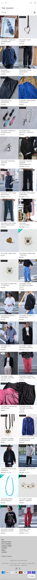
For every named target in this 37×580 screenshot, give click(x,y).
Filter (4, 12)
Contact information (15, 565)
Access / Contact (6, 556)
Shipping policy (31, 563)
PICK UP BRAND (6, 544)
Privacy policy (13, 563)
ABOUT (3, 550)
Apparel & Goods (6, 542)
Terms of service (22, 563)
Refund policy (5, 563)
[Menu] (2, 3)
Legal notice (24, 565)
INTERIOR (4, 548)
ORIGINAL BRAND (6, 546)
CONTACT (4, 552)
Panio (15, 560)
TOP (2, 540)
